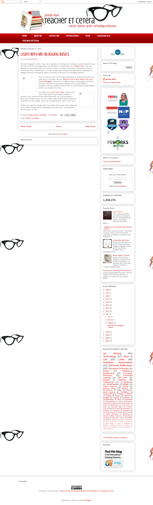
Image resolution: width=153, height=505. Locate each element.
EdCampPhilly (110, 401)
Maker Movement (112, 414)
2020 (107, 290)
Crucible (129, 412)
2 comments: (53, 115)
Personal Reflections (120, 365)
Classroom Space (117, 407)
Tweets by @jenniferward (111, 161)
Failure (120, 401)
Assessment (126, 405)
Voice (119, 399)
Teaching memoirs (109, 412)
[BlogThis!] (68, 115)
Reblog (113, 425)
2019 (107, 293)
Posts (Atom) (62, 134)
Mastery (117, 396)
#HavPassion (113, 384)
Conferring (120, 412)
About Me (38, 36)
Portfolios (105, 425)
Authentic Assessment (117, 362)
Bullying (128, 419)
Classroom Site (103, 36)
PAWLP (129, 394)
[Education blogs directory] (113, 468)
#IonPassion (114, 405)
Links (121, 359)
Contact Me (54, 36)
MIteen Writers (110, 423)
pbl (120, 427)
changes (129, 417)
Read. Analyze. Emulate (121, 255)
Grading (108, 396)
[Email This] (65, 115)
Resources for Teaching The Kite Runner (117, 270)
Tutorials (121, 417)
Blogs (28, 118)
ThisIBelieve (124, 392)
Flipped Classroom (110, 386)
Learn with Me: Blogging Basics (45, 54)
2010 (107, 332)
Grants (121, 421)
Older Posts (90, 126)
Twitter (119, 390)
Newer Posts (26, 126)
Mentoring (126, 414)
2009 (107, 335)
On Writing (112, 353)
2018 (107, 296)
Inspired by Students (114, 380)
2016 (107, 302)
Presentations (72, 36)
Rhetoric (128, 425)
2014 (107, 308)
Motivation (126, 410)
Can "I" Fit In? (118, 212)
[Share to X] (70, 115)
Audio (105, 407)
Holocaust (116, 403)
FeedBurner (122, 186)
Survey (114, 417)
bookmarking (113, 427)
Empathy (106, 398)
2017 (107, 299)
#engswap (121, 419)
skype (107, 419)
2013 (107, 311)
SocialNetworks (108, 399)
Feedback (120, 394)
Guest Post (129, 421)
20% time (122, 378)
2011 (107, 314)
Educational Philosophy (118, 369)
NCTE (105, 405)
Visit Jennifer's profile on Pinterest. (115, 437)
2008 (107, 338)
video (113, 419)
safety (104, 428)
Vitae (88, 36)
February (110, 323)
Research (125, 388)
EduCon (111, 408)
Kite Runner (126, 403)
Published (126, 398)
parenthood (128, 399)
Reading (125, 386)
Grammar (106, 410)
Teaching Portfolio (30, 40)
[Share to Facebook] (72, 115)
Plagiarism (127, 423)
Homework (116, 410)
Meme (119, 423)
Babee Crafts (34, 59)
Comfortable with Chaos (121, 240)
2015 (107, 305)
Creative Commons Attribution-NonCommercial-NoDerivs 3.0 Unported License (87, 491)
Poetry (106, 371)
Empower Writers (109, 388)
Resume (120, 425)
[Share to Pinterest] (75, 115)
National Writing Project (111, 416)
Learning (116, 398)
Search (105, 427)
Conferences (108, 382)
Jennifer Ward (110, 79)
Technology (35, 118)
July (109, 317)
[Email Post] (61, 115)
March (109, 320)
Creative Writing (108, 394)
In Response (126, 382)
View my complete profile (111, 82)
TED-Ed (127, 396)
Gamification (113, 421)
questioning (127, 427)
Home (24, 36)
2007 (107, 341)
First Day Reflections (123, 408)
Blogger (88, 500)
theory (110, 428)
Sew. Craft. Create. (57, 92)
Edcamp (105, 421)
